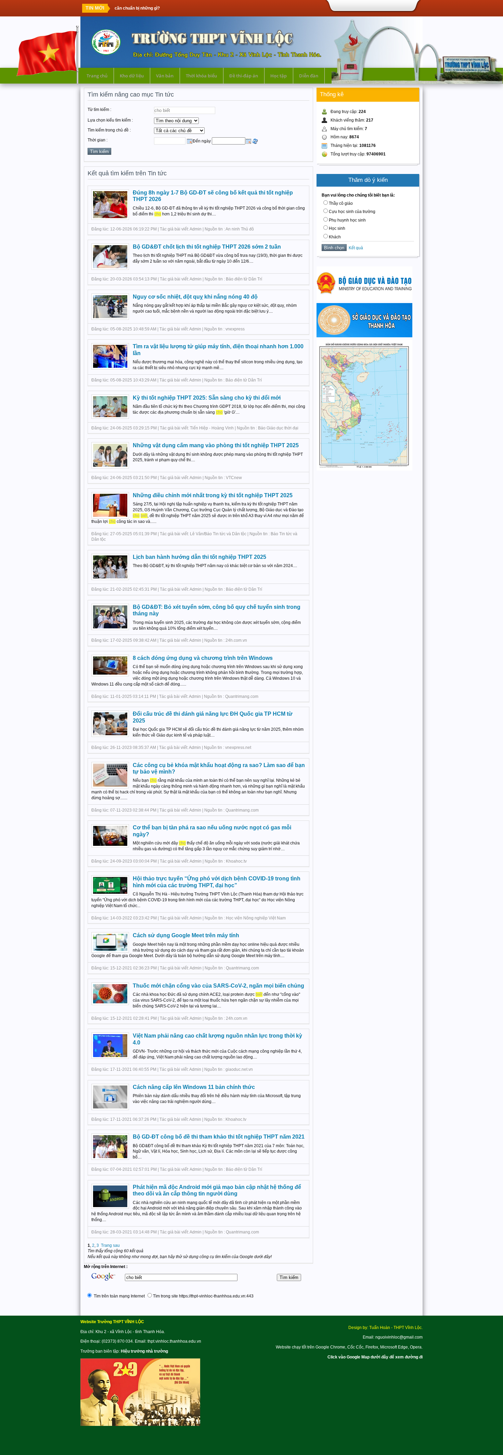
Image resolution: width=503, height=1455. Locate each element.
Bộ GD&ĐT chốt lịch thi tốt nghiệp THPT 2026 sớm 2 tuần (207, 247)
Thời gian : (97, 140)
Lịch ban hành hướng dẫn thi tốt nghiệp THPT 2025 (199, 557)
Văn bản (164, 76)
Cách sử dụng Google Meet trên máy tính (186, 935)
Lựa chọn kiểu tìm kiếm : (110, 120)
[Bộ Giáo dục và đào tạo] (364, 299)
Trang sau (110, 1245)
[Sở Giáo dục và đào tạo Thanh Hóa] (364, 336)
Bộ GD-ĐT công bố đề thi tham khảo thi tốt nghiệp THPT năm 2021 (219, 1137)
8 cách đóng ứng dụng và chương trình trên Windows (203, 658)
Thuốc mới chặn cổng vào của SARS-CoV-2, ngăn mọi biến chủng (218, 986)
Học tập (278, 76)
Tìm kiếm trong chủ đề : (109, 130)
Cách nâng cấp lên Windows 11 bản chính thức (194, 1087)
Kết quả (355, 248)
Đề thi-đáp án (243, 76)
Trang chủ (97, 76)
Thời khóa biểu (201, 76)
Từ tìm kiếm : (99, 109)
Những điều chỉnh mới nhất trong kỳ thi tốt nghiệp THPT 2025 (213, 495)
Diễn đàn (308, 76)
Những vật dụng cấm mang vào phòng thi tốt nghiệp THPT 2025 (216, 445)
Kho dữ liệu (132, 76)
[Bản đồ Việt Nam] (364, 469)
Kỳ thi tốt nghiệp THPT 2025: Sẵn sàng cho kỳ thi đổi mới (207, 398)
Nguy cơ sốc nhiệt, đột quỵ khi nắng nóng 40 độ (195, 297)
